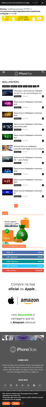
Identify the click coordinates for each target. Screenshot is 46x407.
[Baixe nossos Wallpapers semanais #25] (7, 181)
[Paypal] (17, 387)
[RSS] (28, 387)
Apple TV (13, 86)
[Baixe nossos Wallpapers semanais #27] (7, 137)
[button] (3, 73)
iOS (35, 86)
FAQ (30, 86)
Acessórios (6, 86)
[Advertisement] (23, 46)
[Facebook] (5, 387)
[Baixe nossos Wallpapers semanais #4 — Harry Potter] (7, 159)
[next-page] (29, 205)
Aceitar (6, 403)
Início (3, 79)
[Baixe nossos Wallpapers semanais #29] (7, 103)
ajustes (18, 399)
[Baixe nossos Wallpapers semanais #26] (7, 170)
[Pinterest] (22, 387)
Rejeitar (15, 403)
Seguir (40, 257)
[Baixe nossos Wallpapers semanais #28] (7, 115)
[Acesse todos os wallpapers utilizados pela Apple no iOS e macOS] (7, 148)
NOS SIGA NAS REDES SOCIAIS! (14, 246)
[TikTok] (40, 387)
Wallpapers (18, 96)
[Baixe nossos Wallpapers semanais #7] (7, 192)
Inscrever (39, 270)
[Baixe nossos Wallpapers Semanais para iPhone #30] (7, 127)
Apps (20, 86)
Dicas (25, 86)
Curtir (40, 252)
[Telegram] (34, 387)
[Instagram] (11, 386)
